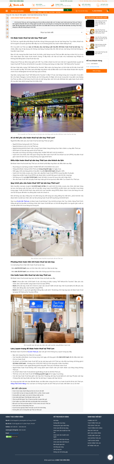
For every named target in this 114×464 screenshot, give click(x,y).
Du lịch (95, 1)
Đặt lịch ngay (97, 70)
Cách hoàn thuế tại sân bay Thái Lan (101, 52)
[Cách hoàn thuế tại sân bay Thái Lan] (90, 53)
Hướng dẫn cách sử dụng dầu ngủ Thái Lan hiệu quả (26, 409)
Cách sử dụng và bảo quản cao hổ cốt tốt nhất (100, 46)
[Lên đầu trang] (110, 457)
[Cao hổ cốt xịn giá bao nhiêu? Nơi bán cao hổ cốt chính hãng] (90, 39)
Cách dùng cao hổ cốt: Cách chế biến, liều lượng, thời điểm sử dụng (101, 23)
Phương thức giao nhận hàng (61, 425)
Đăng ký (99, 1)
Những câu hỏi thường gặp (60, 452)
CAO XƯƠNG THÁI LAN (94, 438)
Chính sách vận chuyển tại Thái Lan (61, 431)
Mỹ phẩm (58, 12)
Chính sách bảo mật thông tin (61, 442)
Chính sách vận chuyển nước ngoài (61, 436)
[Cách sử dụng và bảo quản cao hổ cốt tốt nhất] (90, 46)
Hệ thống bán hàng (58, 447)
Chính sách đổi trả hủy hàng (60, 428)
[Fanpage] (51, 457)
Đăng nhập (104, 1)
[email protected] (94, 66)
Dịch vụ (91, 1)
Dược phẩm (51, 12)
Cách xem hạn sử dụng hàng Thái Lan (23, 405)
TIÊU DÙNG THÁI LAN (94, 425)
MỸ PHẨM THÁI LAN (93, 445)
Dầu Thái (45, 12)
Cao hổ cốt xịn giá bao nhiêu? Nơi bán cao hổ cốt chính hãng (29, 407)
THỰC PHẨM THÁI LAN (94, 423)
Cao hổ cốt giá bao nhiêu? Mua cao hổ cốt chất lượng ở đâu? (101, 31)
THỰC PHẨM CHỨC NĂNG (95, 428)
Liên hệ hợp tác (57, 449)
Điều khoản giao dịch (59, 444)
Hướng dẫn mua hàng (59, 423)
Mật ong (39, 12)
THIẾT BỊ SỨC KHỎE (93, 440)
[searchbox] (51, 10)
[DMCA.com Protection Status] (12, 436)
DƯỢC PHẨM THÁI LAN (94, 443)
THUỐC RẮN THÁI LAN (94, 435)
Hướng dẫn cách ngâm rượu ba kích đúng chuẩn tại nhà (27, 395)
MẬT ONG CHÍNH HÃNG (94, 433)
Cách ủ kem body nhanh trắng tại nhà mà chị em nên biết (28, 391)
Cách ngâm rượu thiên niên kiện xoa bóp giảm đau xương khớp (29, 401)
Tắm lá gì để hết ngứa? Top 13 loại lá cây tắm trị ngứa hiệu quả (29, 399)
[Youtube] (62, 457)
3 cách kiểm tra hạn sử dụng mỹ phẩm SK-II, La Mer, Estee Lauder (30, 393)
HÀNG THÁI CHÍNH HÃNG (63, 460)
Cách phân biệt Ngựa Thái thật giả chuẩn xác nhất (26, 397)
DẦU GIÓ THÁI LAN (93, 430)
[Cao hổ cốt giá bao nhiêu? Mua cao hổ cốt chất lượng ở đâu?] (90, 31)
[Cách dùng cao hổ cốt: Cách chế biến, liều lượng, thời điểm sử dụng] (90, 23)
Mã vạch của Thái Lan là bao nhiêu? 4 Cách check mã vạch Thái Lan (31, 403)
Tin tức (81, 1)
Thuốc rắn (33, 12)
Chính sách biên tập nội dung (61, 439)
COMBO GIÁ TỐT (92, 420)
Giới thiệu (86, 1)
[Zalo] (57, 457)
